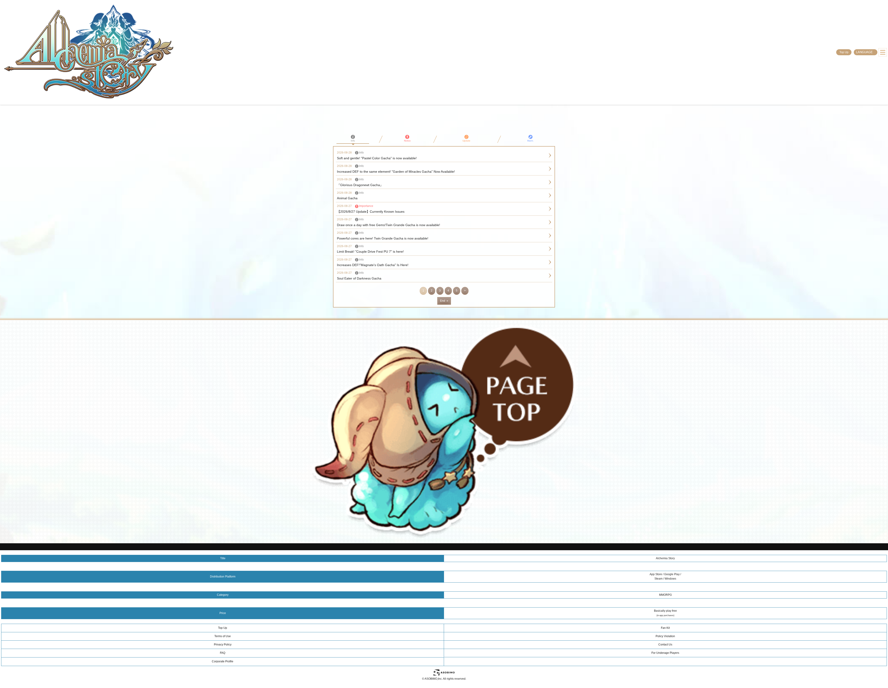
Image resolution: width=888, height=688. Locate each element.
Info (353, 140)
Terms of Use (222, 636)
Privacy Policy (222, 644)
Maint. (530, 140)
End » (444, 300)
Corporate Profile (222, 661)
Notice (407, 140)
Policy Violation (665, 636)
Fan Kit (665, 628)
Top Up (843, 52)
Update (466, 140)
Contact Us (665, 644)
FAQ (222, 652)
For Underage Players (665, 652)
